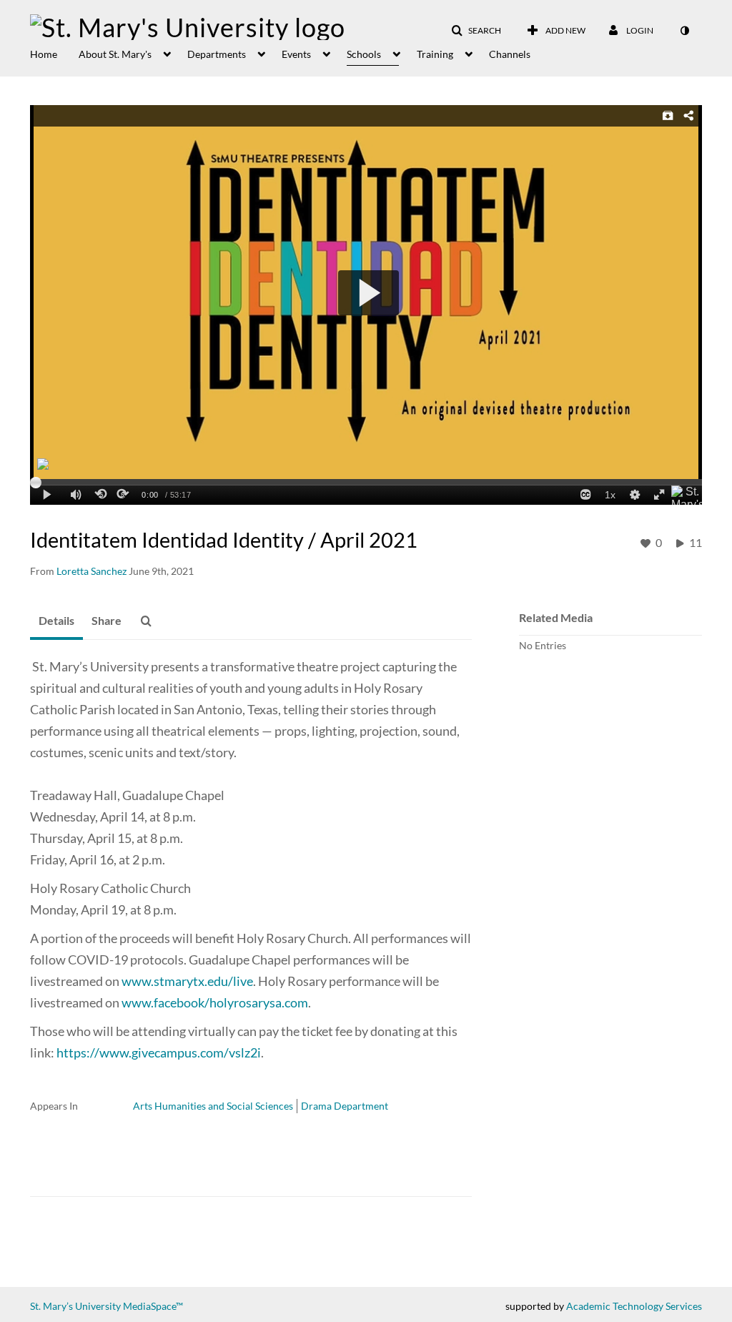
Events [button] (296, 54)
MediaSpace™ (153, 1306)
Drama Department (344, 1106)
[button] (476, 31)
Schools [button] (364, 54)
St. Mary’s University (75, 1306)
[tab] (56, 621)
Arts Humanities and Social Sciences (213, 1106)
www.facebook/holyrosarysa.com (215, 1002)
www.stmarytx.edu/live (187, 981)
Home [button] (43, 54)
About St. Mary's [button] (115, 54)
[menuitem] (54, 53)
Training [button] (435, 54)
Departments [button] (216, 54)
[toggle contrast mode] (684, 31)
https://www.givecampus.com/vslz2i (158, 1052)
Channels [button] (509, 54)
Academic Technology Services (634, 1306)
